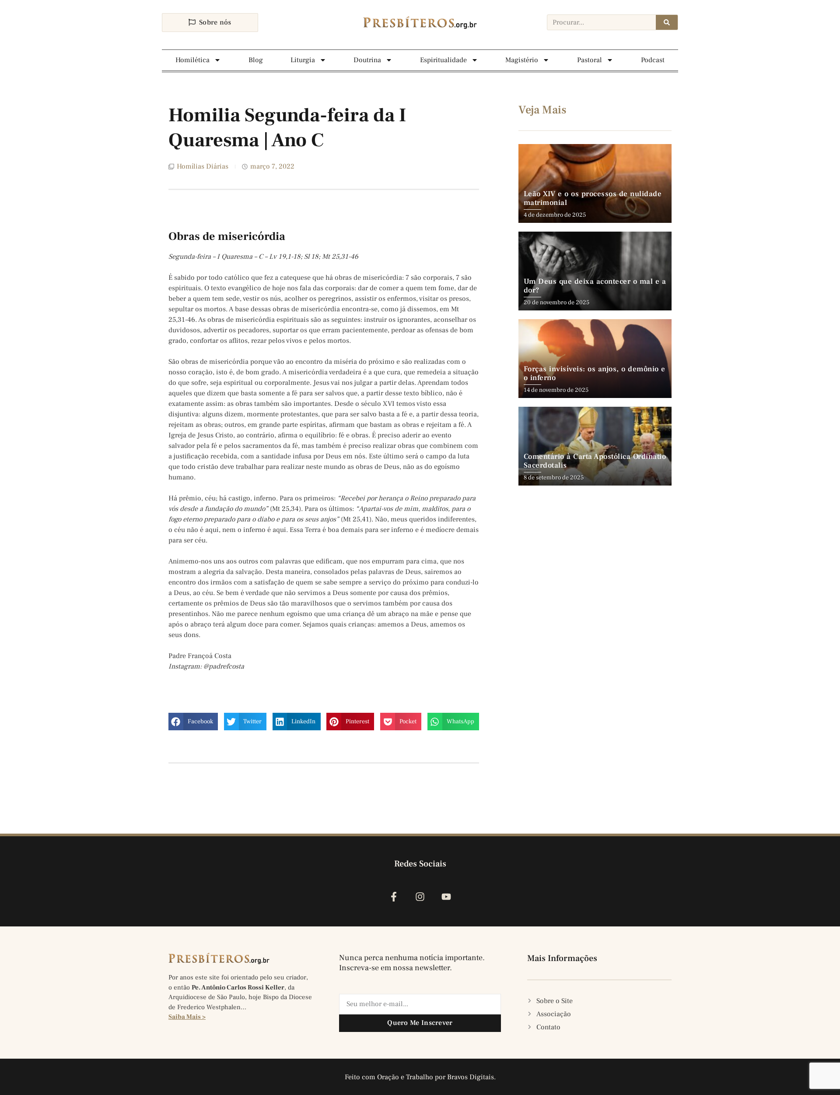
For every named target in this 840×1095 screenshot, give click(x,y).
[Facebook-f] (393, 897)
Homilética (192, 60)
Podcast (653, 60)
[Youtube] (446, 897)
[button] (193, 721)
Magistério (521, 60)
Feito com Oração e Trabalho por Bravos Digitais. (420, 1077)
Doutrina (367, 60)
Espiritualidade (443, 60)
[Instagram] (419, 897)
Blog (255, 60)
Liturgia (302, 60)
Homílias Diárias (202, 166)
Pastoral (589, 60)
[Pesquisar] (667, 22)
